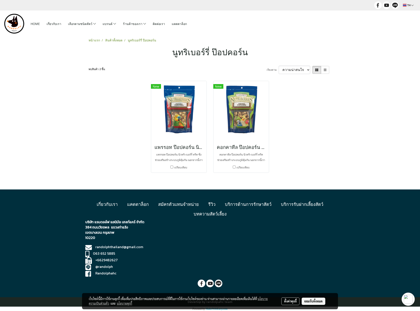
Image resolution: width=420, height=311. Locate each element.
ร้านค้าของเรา (133, 24)
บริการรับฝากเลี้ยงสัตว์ (302, 204)
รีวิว (211, 204)
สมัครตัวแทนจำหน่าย (178, 204)
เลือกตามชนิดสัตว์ (80, 24)
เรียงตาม (273, 70)
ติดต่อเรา (159, 24)
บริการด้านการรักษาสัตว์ (248, 204)
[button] (197, 23)
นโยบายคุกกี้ (124, 303)
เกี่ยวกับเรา (54, 24)
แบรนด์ (108, 24)
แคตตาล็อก (179, 24)
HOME (35, 24)
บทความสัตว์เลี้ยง (210, 214)
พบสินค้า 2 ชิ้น (97, 69)
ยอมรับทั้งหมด (313, 301)
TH (408, 5)
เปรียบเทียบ (180, 167)
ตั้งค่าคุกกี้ (290, 301)
